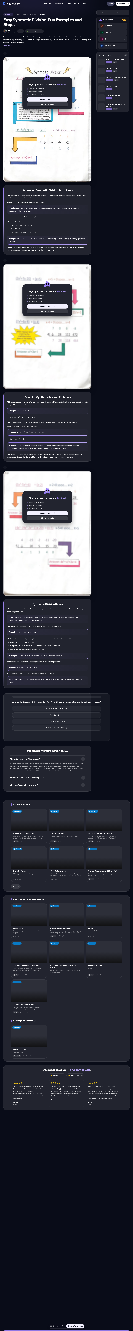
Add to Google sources (35, 31)
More (14, 886)
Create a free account (75, 1326)
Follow (21, 31)
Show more (7, 46)
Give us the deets (47, 104)
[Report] (125, 12)
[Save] (109, 12)
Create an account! (47, 99)
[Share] (118, 12)
